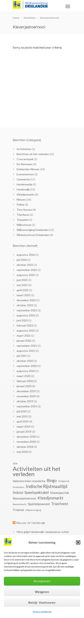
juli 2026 (22, 259)
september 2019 (27, 406)
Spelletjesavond (39, 504)
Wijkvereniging (33, 510)
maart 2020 (23, 376)
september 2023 (27, 310)
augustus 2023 (26, 315)
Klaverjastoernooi (24, 498)
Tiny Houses (24, 209)
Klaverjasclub (59, 492)
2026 (15, 463)
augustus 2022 (26, 330)
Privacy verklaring (42, 611)
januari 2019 (24, 431)
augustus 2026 (26, 254)
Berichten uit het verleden (33, 154)
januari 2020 (24, 386)
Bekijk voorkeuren (41, 602)
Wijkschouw (24, 224)
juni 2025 (22, 280)
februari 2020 (25, 381)
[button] (78, 542)
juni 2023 (22, 320)
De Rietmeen (25, 164)
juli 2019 (22, 411)
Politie (20, 204)
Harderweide (24, 184)
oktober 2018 (25, 446)
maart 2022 (23, 335)
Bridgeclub (63, 481)
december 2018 (26, 436)
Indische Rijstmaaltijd (46, 486)
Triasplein (23, 219)
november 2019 (26, 396)
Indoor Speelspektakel (31, 492)
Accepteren (42, 581)
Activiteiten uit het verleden (36, 471)
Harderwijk (23, 189)
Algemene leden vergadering (29, 481)
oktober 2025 (25, 264)
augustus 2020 (26, 371)
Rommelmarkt (19, 504)
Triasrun (18, 510)
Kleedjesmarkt (25, 194)
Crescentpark (25, 159)
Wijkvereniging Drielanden (33, 229)
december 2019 (26, 391)
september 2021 (27, 345)
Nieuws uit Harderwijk (30, 523)
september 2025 (27, 269)
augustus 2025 (26, 275)
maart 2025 (23, 295)
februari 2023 (25, 325)
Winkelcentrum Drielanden (33, 235)
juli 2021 (22, 355)
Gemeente (23, 179)
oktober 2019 (25, 401)
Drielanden (18, 487)
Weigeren (42, 592)
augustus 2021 (26, 350)
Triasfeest (23, 214)
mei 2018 (22, 451)
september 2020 (27, 365)
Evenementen (25, 174)
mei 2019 (22, 416)
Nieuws (21, 199)
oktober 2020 (25, 360)
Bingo (52, 480)
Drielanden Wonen (28, 169)
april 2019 (23, 421)
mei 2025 (22, 285)
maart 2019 (23, 426)
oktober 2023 (25, 305)
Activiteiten (24, 149)
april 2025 (23, 290)
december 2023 (26, 300)
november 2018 (26, 441)
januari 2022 (24, 340)
